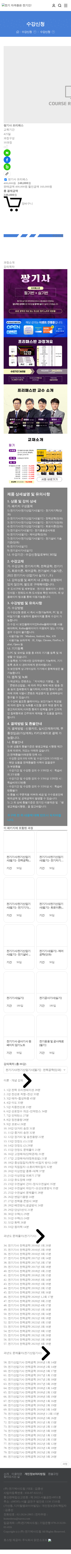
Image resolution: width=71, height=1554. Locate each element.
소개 (6, 1474)
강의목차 (9, 266)
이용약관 (16, 1474)
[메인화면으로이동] (17, 5)
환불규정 (53, 1474)
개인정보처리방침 (35, 1474)
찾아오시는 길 (12, 1476)
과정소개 (9, 262)
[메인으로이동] (17, 31)
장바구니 (27, 203)
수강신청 (27, 31)
